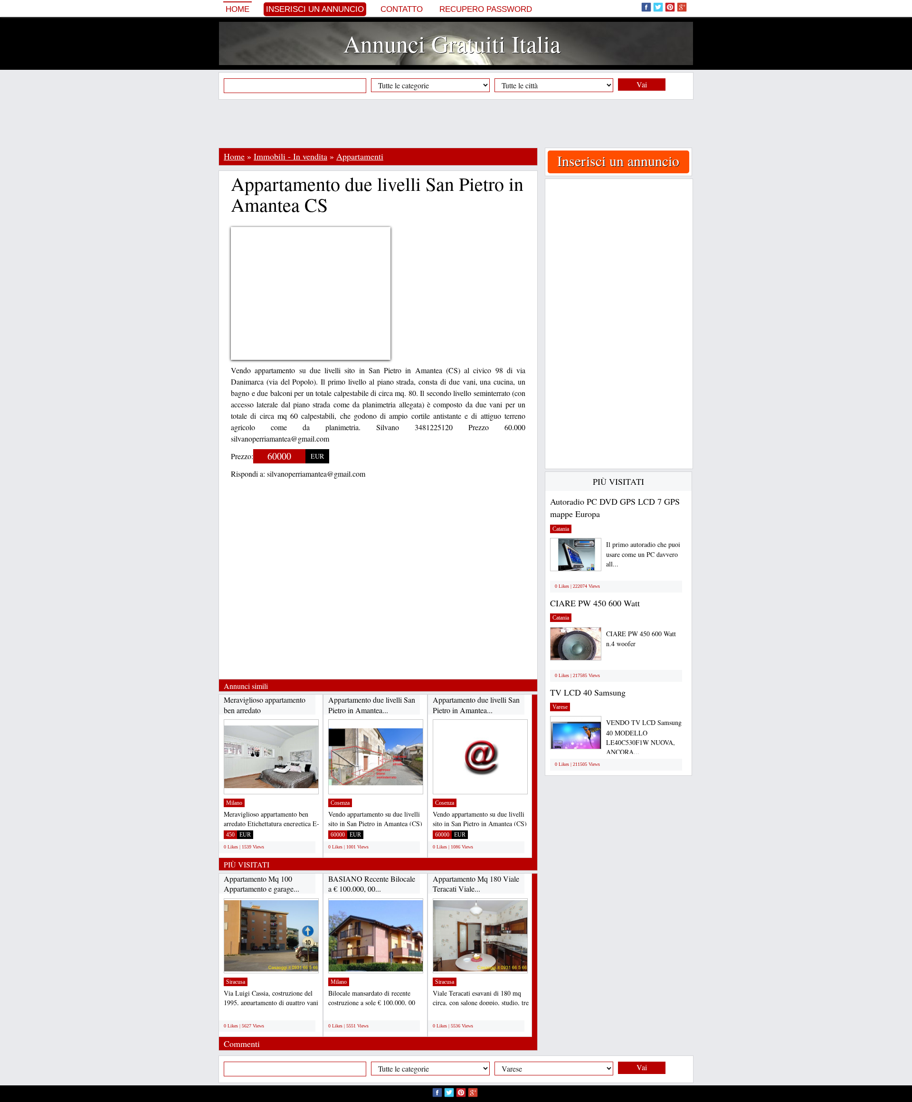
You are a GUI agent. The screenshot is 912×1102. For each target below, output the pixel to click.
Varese (560, 707)
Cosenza (340, 803)
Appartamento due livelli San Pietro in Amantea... (371, 705)
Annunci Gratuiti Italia (451, 43)
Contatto (401, 9)
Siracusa (235, 982)
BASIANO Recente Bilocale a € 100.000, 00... (371, 884)
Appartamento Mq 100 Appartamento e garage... (261, 884)
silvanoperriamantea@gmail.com (316, 474)
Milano (234, 803)
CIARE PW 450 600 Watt (595, 603)
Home (237, 9)
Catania (560, 529)
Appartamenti (359, 156)
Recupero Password (485, 9)
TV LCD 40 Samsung (588, 692)
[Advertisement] (456, 123)
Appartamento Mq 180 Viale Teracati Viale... (476, 884)
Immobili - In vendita (290, 156)
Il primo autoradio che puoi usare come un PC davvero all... (643, 554)
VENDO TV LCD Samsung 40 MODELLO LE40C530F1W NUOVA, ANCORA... (644, 737)
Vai (641, 84)
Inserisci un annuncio (315, 9)
